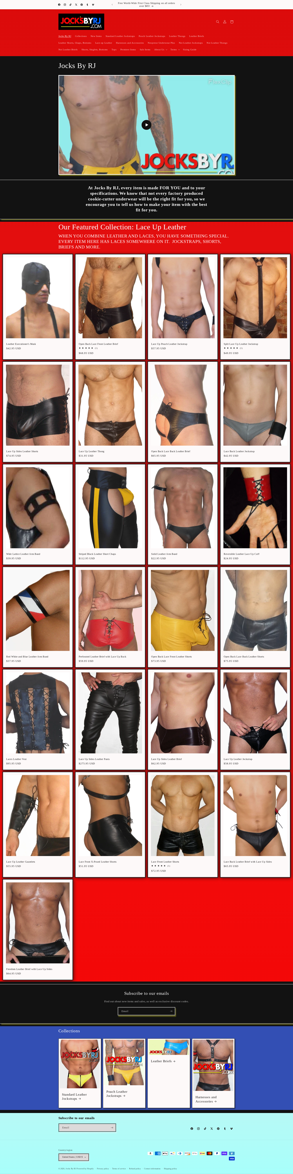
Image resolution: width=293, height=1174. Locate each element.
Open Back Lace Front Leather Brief (98, 344)
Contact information (152, 1169)
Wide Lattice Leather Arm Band (23, 554)
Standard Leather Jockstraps (74, 1096)
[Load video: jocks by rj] (146, 125)
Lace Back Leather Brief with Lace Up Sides (248, 862)
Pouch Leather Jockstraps (116, 1094)
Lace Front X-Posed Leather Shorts (98, 862)
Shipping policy (170, 1169)
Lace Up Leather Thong (91, 451)
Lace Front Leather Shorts (165, 862)
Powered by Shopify (85, 1169)
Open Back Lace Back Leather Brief (170, 451)
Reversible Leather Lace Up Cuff (241, 554)
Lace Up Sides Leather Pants (94, 759)
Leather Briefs (161, 1061)
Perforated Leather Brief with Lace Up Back (102, 656)
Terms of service (119, 1169)
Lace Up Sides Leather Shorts (22, 451)
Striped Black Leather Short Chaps (97, 554)
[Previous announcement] (112, 5)
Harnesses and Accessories (206, 1099)
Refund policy (135, 1169)
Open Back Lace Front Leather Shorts (171, 656)
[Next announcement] (180, 5)
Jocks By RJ (71, 1169)
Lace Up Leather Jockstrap (238, 759)
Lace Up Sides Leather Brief (166, 759)
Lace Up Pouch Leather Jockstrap (169, 344)
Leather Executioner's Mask (21, 344)
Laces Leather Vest (16, 759)
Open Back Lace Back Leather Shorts (244, 656)
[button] (160, 49)
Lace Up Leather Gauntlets (20, 862)
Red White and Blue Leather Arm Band (27, 656)
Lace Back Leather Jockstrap (239, 451)
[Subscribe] (171, 1011)
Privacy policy (103, 1169)
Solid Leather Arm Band (164, 554)
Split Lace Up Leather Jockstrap (241, 344)
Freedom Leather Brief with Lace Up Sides (29, 969)
